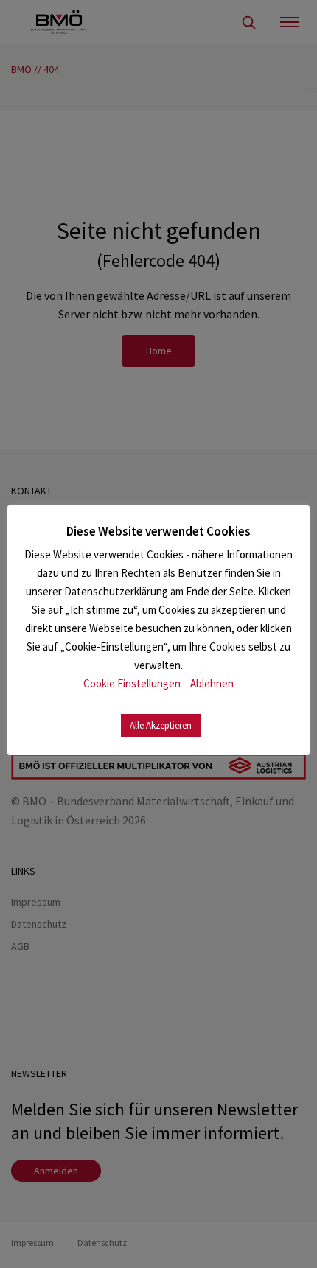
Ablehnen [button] (212, 683)
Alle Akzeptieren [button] (161, 725)
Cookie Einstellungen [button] (132, 683)
